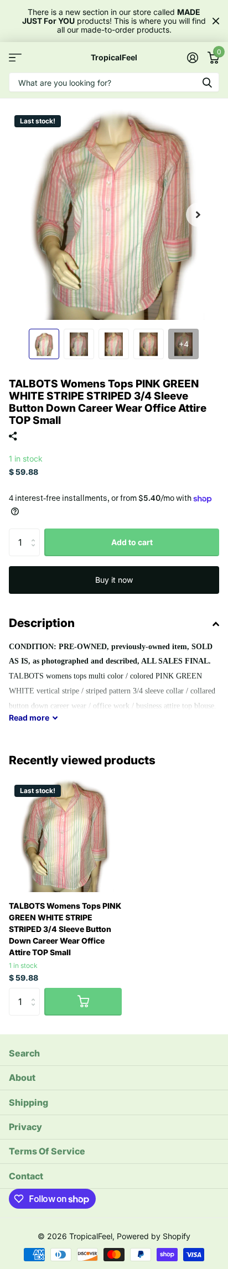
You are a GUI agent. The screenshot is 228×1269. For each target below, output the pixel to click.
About (22, 1077)
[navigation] (44, 344)
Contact (26, 1176)
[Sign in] (192, 57)
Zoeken (207, 82)
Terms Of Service (47, 1151)
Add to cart (132, 542)
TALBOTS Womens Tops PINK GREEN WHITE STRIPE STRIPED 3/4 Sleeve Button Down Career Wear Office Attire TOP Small (65, 929)
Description (42, 623)
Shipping (28, 1102)
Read (29, 717)
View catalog (15, 57)
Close (216, 21)
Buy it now (114, 579)
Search (24, 1053)
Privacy (25, 1126)
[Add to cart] (83, 1002)
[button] (198, 215)
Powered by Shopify (153, 1236)
